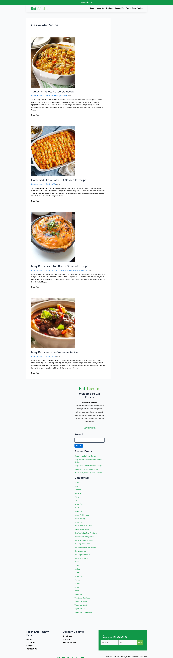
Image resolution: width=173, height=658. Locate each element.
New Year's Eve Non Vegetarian (85, 533)
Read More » (35, 115)
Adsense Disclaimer (139, 657)
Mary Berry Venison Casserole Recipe (54, 352)
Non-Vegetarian (59, 95)
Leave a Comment (37, 95)
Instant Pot (78, 511)
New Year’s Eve (69, 642)
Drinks (76, 497)
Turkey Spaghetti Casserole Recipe (52, 91)
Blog (76, 486)
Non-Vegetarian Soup (82, 558)
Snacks (77, 583)
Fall (75, 500)
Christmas (67, 636)
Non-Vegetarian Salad (82, 555)
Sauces (77, 580)
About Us (30, 642)
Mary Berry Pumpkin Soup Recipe (86, 469)
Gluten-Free (78, 504)
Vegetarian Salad (80, 605)
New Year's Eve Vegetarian (84, 536)
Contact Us (31, 649)
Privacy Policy (126, 657)
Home (29, 639)
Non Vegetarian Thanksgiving (85, 547)
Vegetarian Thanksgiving (83, 612)
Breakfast (77, 490)
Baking (76, 482)
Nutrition (77, 562)
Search (78, 445)
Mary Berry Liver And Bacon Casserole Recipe (59, 266)
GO (140, 642)
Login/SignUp (86, 2)
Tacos (76, 591)
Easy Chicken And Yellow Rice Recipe (88, 465)
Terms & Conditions (112, 657)
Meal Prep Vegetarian (82, 529)
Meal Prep (49, 95)
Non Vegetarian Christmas (83, 540)
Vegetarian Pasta (80, 601)
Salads (76, 573)
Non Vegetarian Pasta (82, 544)
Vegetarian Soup (80, 609)
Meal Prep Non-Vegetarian (63, 270)
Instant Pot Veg (79, 518)
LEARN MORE (90, 428)
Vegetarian (78, 594)
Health (76, 508)
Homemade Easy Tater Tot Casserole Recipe (58, 180)
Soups (76, 587)
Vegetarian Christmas (82, 598)
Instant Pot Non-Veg (81, 515)
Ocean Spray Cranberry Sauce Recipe (88, 473)
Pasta (76, 565)
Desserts (77, 493)
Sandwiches (78, 576)
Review (77, 569)
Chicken (66, 639)
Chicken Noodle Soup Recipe (85, 456)
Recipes (29, 645)
